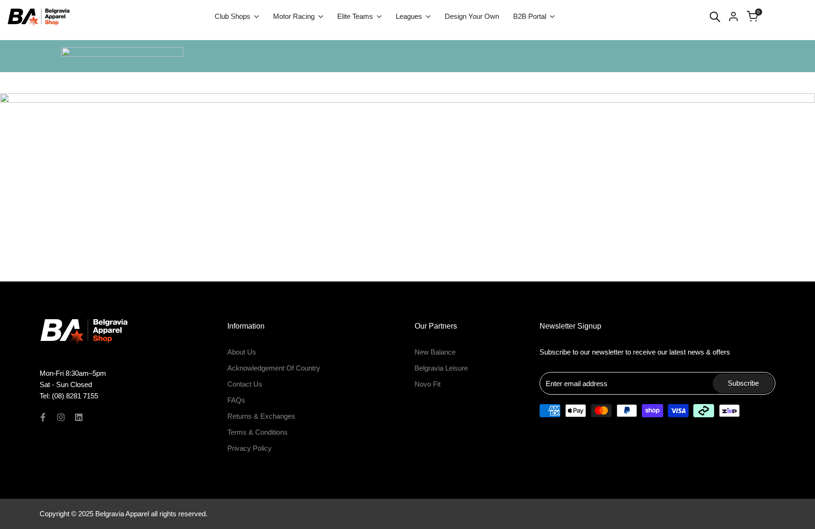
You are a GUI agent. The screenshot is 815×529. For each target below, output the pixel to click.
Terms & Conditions (257, 432)
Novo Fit (428, 384)
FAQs (236, 400)
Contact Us (244, 384)
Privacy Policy (249, 448)
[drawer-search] (715, 16)
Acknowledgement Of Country (273, 368)
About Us (241, 352)
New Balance (435, 352)
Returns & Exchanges (261, 416)
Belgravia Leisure (441, 368)
